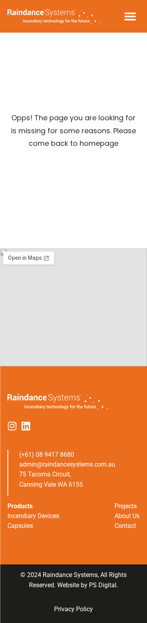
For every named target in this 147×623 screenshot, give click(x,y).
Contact (125, 525)
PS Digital (102, 585)
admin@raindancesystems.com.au (67, 464)
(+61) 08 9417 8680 (46, 454)
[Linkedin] (26, 426)
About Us (127, 516)
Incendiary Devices (33, 516)
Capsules (20, 525)
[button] (130, 16)
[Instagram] (12, 426)
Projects (125, 506)
